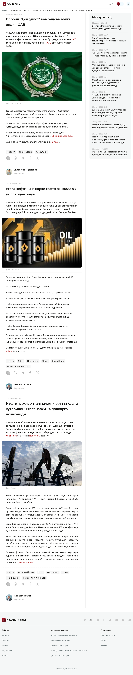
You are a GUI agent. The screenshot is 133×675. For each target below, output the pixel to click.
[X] (37, 158)
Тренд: (5, 10)
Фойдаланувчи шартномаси (64, 635)
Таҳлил (5, 645)
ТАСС (48, 42)
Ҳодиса (46, 10)
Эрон (45, 361)
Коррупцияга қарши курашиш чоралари (69, 650)
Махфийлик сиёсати (60, 640)
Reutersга (34, 435)
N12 (74, 39)
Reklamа (104, 645)
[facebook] (103, 620)
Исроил (11, 152)
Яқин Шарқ (25, 152)
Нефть (10, 361)
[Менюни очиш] (128, 4)
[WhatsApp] (15, 158)
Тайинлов (36, 10)
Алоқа (103, 640)
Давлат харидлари (60, 655)
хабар (9, 351)
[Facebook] (30, 158)
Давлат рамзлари (59, 645)
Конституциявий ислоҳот (81, 10)
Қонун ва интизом (59, 10)
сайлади (54, 142)
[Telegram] (23, 158)
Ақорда (27, 10)
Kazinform (11, 435)
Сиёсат (5, 640)
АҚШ (20, 361)
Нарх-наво (32, 361)
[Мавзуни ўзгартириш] (120, 4)
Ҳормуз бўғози (26, 572)
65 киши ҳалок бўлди (63, 136)
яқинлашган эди (24, 562)
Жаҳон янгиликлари (18, 366)
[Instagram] (8, 158)
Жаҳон (5, 655)
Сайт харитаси (108, 635)
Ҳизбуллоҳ (41, 152)
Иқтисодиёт (8, 650)
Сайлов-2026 (16, 10)
